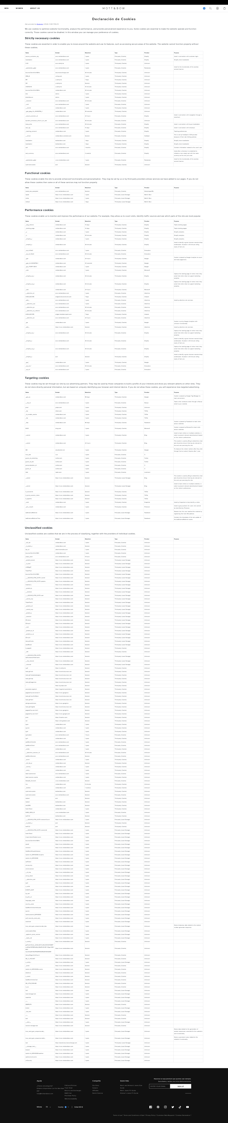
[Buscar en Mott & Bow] (210, 8)
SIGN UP (181, 1086)
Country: (61, 1107)
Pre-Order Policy (70, 1096)
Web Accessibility (71, 1099)
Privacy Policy (150, 1115)
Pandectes (40, 24)
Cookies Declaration (183, 1115)
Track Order (69, 1088)
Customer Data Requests (165, 1115)
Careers (95, 1088)
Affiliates (95, 1090)
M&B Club (68, 1093)
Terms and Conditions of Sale (134, 1115)
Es (47, 1107)
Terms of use (117, 1115)
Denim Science (97, 1093)
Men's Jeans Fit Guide (128, 1090)
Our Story (95, 1085)
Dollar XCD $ (78, 1107)
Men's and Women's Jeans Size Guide (131, 1087)
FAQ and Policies (71, 1085)
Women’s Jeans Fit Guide (129, 1093)
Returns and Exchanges (73, 1090)
